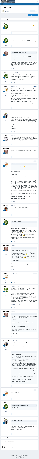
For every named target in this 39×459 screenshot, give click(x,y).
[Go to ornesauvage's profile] (6, 53)
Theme (17, 455)
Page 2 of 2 (12, 19)
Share (28, 10)
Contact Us (22, 455)
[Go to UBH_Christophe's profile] (6, 115)
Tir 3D (11, 11)
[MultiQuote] (11, 33)
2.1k (6, 144)
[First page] (2, 19)
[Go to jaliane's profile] (6, 26)
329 (6, 58)
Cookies (26, 455)
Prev (4, 19)
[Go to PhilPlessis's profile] (6, 209)
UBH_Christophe (5, 112)
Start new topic (23, 15)
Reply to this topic (33, 15)
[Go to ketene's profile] (3, 11)
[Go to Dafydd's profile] (6, 139)
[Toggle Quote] (12, 52)
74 (6, 120)
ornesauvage (6, 50)
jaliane (5, 23)
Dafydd (6, 135)
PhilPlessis (5, 205)
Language (13, 455)
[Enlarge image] (36, 41)
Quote (14, 32)
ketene (7, 10)
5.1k (6, 95)
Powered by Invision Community (19, 457)
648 (6, 31)
